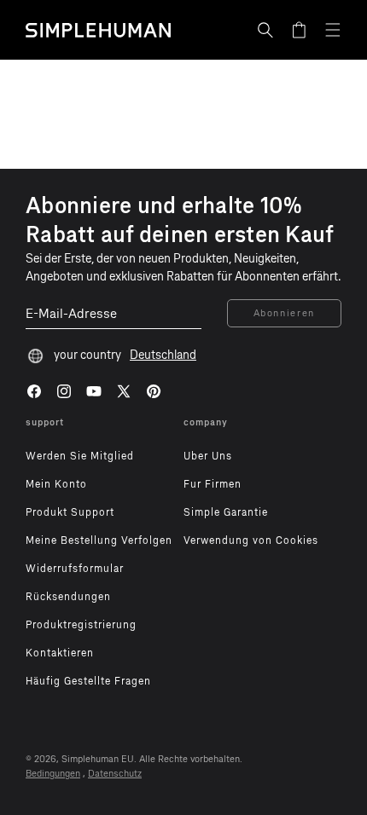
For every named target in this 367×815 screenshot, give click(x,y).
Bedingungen (53, 773)
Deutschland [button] (163, 355)
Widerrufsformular (75, 569)
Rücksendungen (68, 597)
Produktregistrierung (81, 625)
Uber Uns (208, 456)
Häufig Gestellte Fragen (88, 681)
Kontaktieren (60, 653)
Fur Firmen (213, 484)
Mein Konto (56, 484)
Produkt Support (70, 512)
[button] (265, 30)
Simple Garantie (226, 512)
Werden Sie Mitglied (80, 456)
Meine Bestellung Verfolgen (99, 540)
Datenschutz (115, 773)
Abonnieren (284, 313)
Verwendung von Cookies (251, 540)
